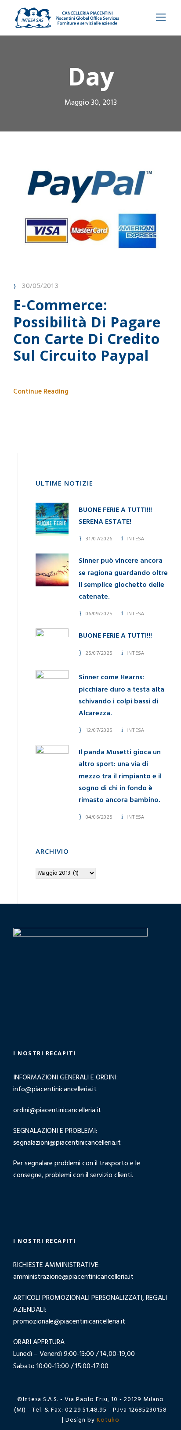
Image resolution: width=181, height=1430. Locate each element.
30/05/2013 (40, 285)
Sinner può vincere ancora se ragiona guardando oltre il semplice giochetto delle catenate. (123, 579)
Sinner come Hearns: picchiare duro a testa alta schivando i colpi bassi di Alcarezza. (121, 695)
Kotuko (108, 1420)
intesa (135, 538)
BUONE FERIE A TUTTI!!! (115, 636)
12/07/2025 (99, 730)
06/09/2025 (99, 613)
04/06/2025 (99, 816)
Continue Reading (41, 391)
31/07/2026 (99, 538)
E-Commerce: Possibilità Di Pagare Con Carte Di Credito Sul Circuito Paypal (87, 330)
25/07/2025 (99, 652)
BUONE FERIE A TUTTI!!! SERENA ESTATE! (115, 516)
